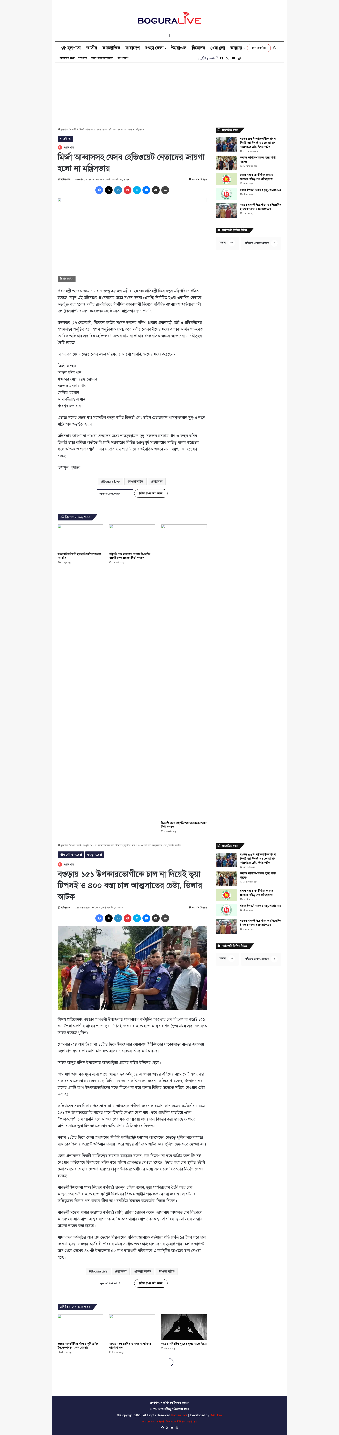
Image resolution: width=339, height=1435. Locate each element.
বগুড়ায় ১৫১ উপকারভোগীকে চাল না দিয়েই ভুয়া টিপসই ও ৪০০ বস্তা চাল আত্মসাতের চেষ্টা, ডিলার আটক (258, 143)
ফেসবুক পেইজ (259, 48)
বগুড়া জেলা (154, 48)
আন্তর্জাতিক (111, 48)
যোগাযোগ (122, 58)
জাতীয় (91, 48)
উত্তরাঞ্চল (178, 48)
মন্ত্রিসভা (157, 482)
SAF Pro (216, 1415)
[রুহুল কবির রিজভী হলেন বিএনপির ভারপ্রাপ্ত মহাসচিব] (80, 537)
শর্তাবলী (82, 58)
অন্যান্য (236, 48)
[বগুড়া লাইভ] (169, 17)
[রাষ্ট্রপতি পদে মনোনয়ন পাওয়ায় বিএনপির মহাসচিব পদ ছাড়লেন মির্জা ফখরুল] (132, 537)
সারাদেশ (133, 48)
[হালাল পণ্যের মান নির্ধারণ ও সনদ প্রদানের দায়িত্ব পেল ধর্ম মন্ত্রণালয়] (226, 179)
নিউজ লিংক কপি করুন (150, 493)
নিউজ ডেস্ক (65, 179)
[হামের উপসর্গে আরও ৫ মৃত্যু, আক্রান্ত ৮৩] (226, 194)
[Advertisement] (169, 92)
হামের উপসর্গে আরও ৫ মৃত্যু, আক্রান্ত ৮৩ (260, 190)
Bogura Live (111, 482)
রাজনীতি (74, 129)
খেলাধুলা (218, 48)
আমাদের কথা (67, 58)
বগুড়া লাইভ (136, 482)
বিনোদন (198, 48)
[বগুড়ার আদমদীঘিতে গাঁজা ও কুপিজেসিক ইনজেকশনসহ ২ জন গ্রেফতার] (226, 210)
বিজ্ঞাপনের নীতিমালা (102, 58)
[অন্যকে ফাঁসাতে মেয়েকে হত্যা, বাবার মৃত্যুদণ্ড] (226, 163)
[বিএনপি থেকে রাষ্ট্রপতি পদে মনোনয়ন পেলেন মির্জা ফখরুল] (184, 671)
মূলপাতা (73, 48)
